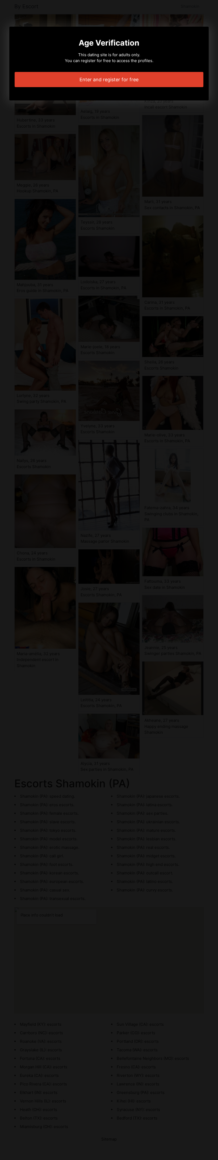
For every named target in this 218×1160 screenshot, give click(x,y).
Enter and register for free (109, 79)
